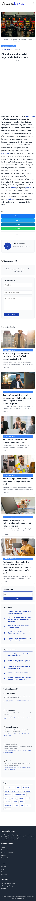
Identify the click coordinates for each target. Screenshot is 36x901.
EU (27, 798)
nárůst (13, 188)
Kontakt (3, 866)
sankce (13, 798)
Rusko (18, 787)
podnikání (26, 787)
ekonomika (30, 116)
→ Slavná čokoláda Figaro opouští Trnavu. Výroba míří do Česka (17, 717)
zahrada (15, 801)
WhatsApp (18, 228)
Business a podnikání (8, 46)
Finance (3, 855)
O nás (3, 869)
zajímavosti (8, 805)
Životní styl (4, 858)
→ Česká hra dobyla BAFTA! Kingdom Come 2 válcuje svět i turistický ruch (17, 700)
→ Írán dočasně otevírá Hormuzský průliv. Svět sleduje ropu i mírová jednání (18, 734)
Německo (7, 809)
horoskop (21, 798)
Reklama (3, 872)
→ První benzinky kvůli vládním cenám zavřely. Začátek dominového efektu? (17, 751)
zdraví (16, 805)
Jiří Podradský (5, 49)
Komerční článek (16, 791)
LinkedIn (18, 224)
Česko (3, 847)
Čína (22, 805)
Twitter (18, 220)
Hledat (18, 598)
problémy (11, 199)
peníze (6, 798)
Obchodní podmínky (7, 886)
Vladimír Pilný (20, 898)
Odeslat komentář (11, 314)
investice (7, 801)
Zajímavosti (4, 850)
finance (7, 791)
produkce (28, 188)
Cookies (3, 888)
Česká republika (9, 787)
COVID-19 (5, 153)
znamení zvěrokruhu (19, 794)
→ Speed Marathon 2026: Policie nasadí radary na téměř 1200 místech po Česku (17, 768)
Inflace (22, 801)
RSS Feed (4, 874)
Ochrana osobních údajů (8, 883)
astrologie (27, 791)
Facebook (18, 216)
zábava (28, 805)
